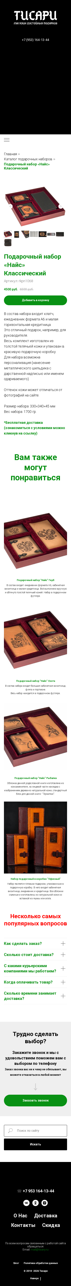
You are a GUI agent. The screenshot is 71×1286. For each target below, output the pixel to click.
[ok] (35, 1203)
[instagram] (44, 1203)
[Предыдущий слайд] (10, 206)
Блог (16, 1263)
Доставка (45, 1216)
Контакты (23, 1225)
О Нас (20, 1216)
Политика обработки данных (41, 1263)
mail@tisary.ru (40, 1249)
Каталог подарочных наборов (28, 159)
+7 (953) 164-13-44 (35, 40)
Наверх (34, 1278)
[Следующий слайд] (60, 206)
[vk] (26, 1203)
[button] (35, 1100)
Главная (10, 154)
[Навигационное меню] (6, 140)
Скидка (51, 1225)
